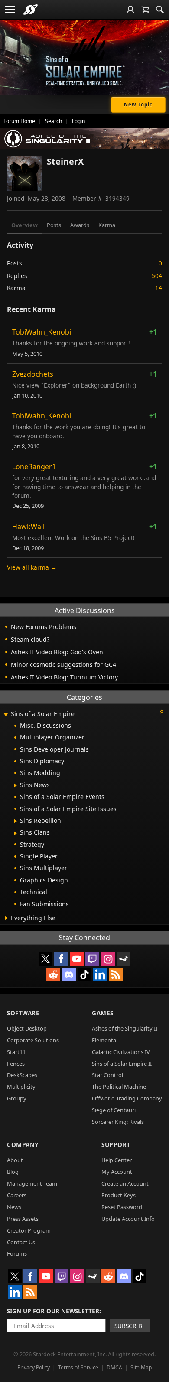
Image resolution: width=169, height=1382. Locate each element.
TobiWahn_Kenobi (41, 332)
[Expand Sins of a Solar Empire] (5, 714)
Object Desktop (27, 1028)
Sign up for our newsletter (53, 1311)
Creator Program (29, 1230)
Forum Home (19, 121)
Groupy (16, 1098)
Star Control (107, 1075)
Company (23, 1144)
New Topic (138, 104)
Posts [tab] (54, 225)
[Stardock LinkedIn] (100, 974)
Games (103, 1013)
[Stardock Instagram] (108, 959)
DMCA (114, 1367)
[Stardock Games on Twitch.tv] (92, 959)
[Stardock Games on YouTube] (76, 959)
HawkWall (28, 526)
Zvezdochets (32, 374)
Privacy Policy (33, 1367)
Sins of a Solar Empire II (122, 1063)
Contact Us (21, 1242)
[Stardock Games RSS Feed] (116, 974)
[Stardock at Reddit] (53, 974)
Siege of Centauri (114, 1110)
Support (115, 1144)
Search (53, 121)
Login (78, 121)
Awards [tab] (79, 225)
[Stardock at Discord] (69, 974)
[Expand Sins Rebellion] (15, 821)
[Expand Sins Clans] (15, 833)
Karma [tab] (106, 225)
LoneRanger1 (34, 466)
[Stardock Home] (30, 9)
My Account (116, 1172)
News (14, 1207)
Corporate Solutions (33, 1040)
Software (23, 1013)
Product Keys (118, 1195)
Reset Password (121, 1207)
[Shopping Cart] (145, 9)
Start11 (16, 1052)
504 (157, 276)
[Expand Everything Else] (6, 918)
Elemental (104, 1040)
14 (158, 288)
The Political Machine (119, 1086)
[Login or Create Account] (130, 9)
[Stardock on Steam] (123, 959)
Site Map (141, 1367)
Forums (17, 1253)
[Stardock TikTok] (84, 974)
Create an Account (125, 1183)
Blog (13, 1172)
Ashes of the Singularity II (124, 1028)
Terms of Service (78, 1367)
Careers (16, 1195)
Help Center (116, 1160)
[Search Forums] (159, 9)
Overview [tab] (24, 225)
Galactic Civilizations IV (121, 1052)
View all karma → (32, 567)
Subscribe (130, 1326)
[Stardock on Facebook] (61, 959)
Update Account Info (128, 1219)
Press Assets (23, 1219)
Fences (16, 1063)
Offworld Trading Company (127, 1098)
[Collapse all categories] (161, 711)
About (15, 1160)
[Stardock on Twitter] (45, 959)
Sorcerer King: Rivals (118, 1122)
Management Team (32, 1183)
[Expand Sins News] (15, 785)
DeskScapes (22, 1075)
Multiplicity (21, 1086)
